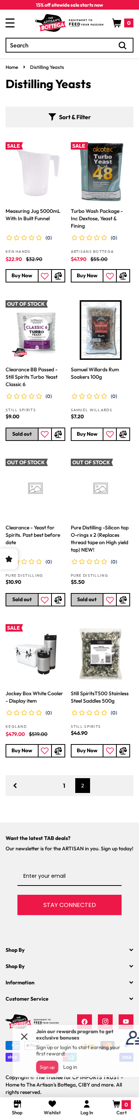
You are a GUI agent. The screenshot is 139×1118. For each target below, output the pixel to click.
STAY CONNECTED (69, 905)
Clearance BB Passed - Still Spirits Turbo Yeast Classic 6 (31, 377)
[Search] (123, 46)
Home (12, 67)
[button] (122, 23)
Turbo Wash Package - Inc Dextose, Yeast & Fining (97, 218)
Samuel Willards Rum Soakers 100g (95, 373)
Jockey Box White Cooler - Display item (34, 697)
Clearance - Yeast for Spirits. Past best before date (33, 535)
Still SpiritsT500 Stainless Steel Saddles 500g (100, 697)
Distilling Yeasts (47, 67)
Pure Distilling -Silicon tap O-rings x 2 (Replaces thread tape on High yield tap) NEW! (100, 538)
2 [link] (82, 785)
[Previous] (15, 785)
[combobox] (69, 45)
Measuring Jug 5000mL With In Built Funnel (33, 215)
